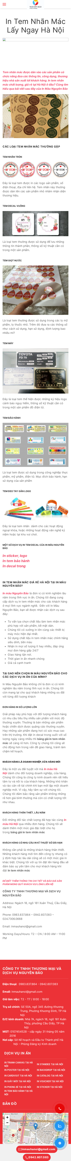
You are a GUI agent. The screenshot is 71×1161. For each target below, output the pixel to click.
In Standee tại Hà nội (50, 1064)
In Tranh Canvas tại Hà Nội (18, 1064)
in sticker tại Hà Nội (49, 1087)
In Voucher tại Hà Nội (50, 1081)
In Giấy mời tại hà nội (17, 1081)
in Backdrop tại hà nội (51, 1070)
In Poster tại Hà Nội (16, 1070)
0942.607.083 (38, 1157)
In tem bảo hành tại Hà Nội (18, 1093)
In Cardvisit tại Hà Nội (18, 1075)
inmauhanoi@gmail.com (38, 1149)
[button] (4, 4)
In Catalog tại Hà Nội (50, 1075)
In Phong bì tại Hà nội (17, 1087)
